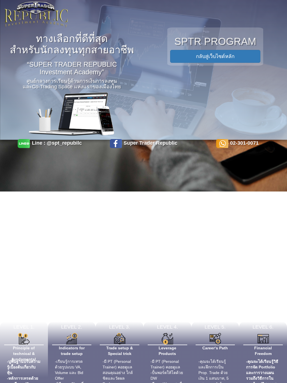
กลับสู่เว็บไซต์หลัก (215, 56)
